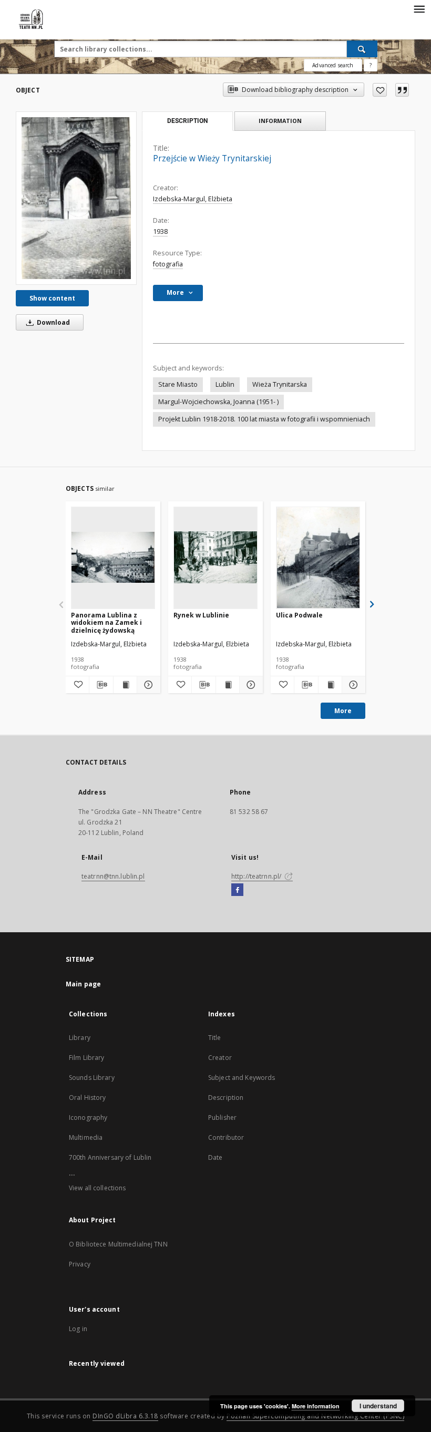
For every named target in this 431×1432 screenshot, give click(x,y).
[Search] (362, 48)
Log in (78, 1328)
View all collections (97, 1187)
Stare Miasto (178, 384)
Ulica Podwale (299, 615)
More (343, 710)
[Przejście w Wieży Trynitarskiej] (76, 198)
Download (52, 322)
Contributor (226, 1137)
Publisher (222, 1117)
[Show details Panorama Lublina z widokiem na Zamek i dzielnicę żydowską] (147, 685)
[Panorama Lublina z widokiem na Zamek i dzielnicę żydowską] (113, 557)
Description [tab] (187, 121)
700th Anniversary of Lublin (110, 1157)
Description (225, 1097)
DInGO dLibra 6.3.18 (125, 1416)
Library (79, 1037)
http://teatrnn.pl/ (257, 876)
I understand (378, 1405)
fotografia (168, 264)
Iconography (88, 1117)
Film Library (86, 1057)
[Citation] (402, 90)
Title (214, 1037)
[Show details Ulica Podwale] (352, 685)
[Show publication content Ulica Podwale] (330, 685)
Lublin (225, 384)
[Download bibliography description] (100, 685)
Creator (220, 1057)
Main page (83, 984)
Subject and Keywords (241, 1077)
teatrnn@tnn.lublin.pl (113, 876)
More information (316, 1406)
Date (215, 1157)
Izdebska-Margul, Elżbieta (192, 198)
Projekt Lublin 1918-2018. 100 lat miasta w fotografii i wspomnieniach (264, 419)
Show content (52, 298)
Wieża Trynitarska (279, 384)
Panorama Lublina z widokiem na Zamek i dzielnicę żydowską (106, 622)
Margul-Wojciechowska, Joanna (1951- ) (218, 401)
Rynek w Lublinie (201, 615)
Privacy (79, 1264)
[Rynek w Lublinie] (215, 557)
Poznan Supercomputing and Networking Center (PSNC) (315, 1416)
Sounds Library (92, 1077)
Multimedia (85, 1137)
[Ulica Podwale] (318, 557)
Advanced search (332, 65)
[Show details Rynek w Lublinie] (249, 685)
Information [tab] (280, 121)
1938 (160, 231)
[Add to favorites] (380, 90)
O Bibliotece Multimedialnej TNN (118, 1244)
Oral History (87, 1097)
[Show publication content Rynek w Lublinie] (227, 685)
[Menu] (418, 8)
